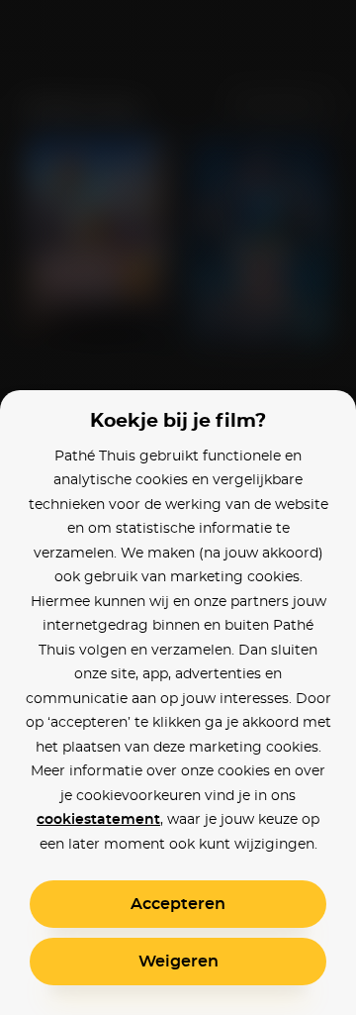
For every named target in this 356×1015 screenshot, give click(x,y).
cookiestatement (98, 820)
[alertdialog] (178, 507)
